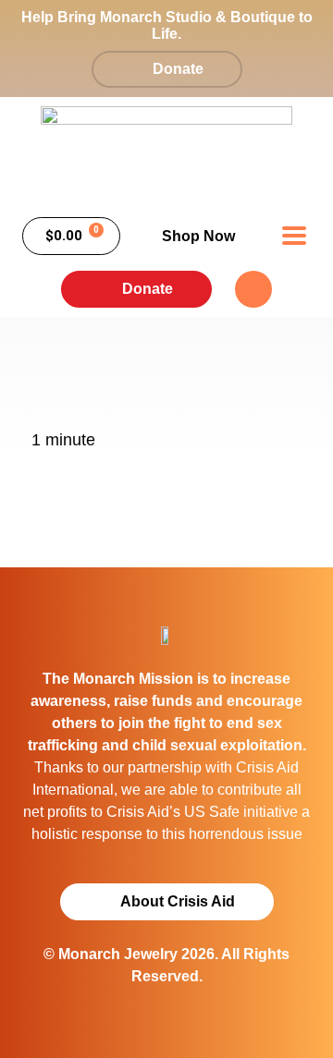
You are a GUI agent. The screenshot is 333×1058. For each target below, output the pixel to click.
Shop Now (198, 236)
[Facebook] (253, 289)
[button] (294, 236)
